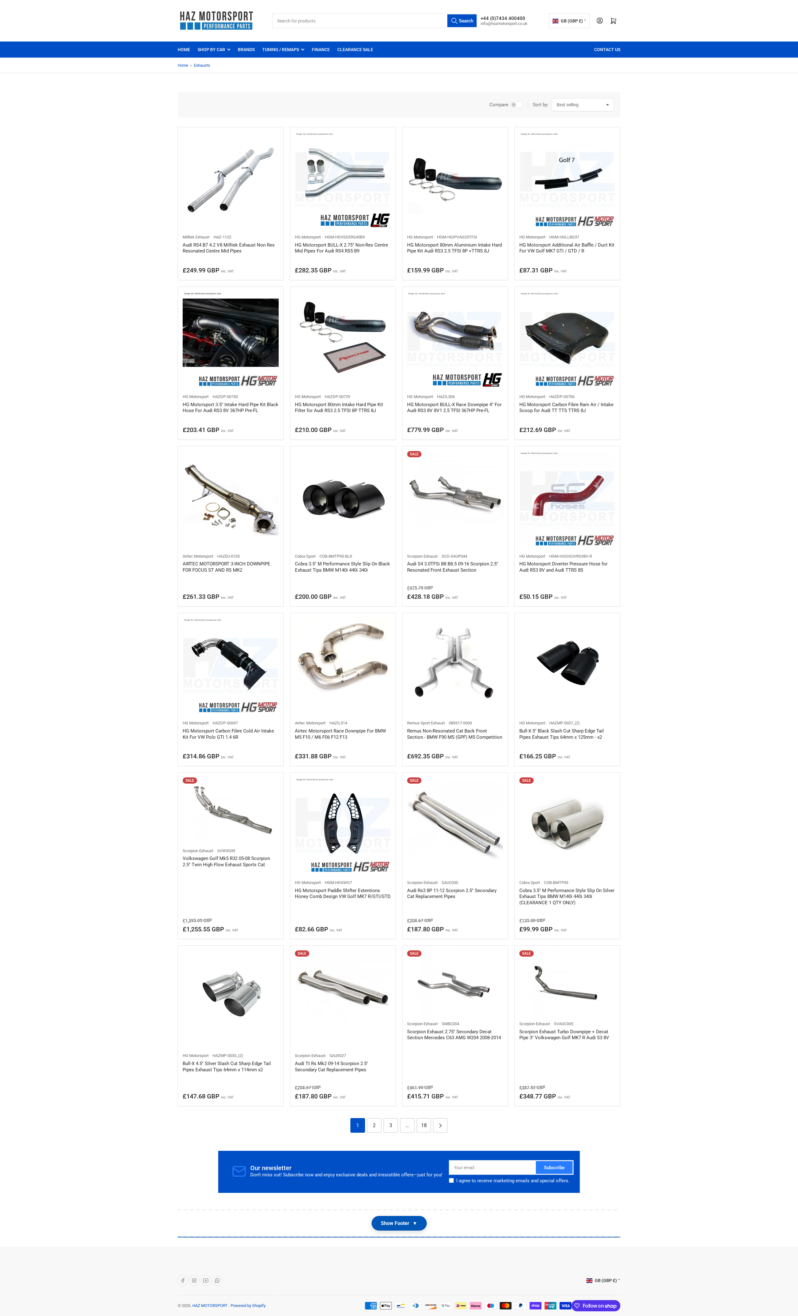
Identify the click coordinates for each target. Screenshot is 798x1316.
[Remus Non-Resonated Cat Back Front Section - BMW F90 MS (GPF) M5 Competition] (455, 666)
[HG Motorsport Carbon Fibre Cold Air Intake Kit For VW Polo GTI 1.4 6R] (231, 666)
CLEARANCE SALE (355, 49)
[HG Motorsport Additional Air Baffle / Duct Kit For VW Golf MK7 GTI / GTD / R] (567, 180)
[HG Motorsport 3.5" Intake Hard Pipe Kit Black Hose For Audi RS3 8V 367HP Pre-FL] (231, 339)
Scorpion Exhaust (422, 556)
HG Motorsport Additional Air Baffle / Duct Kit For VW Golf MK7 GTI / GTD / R (566, 248)
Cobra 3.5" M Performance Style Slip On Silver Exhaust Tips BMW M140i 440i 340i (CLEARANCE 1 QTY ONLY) (566, 896)
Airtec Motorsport (198, 556)
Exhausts (202, 65)
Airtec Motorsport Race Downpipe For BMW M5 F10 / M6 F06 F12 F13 (340, 734)
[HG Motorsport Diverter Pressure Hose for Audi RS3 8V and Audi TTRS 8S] (567, 499)
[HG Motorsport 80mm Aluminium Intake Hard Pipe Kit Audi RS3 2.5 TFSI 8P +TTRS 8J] (455, 180)
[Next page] (440, 1125)
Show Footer (399, 1223)
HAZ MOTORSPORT (210, 1305)
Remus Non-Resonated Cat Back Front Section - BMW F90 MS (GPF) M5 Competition (454, 734)
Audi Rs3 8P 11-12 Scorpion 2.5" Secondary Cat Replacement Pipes (452, 894)
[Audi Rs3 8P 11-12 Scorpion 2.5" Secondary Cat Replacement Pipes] (455, 825)
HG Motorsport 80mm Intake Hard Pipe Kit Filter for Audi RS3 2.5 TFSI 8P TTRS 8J (339, 408)
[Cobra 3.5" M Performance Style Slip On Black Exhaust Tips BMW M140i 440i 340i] (343, 499)
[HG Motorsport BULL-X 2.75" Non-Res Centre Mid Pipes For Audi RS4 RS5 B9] (343, 180)
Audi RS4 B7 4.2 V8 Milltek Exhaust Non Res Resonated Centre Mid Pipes (229, 248)
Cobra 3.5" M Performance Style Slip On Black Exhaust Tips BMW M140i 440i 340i (342, 567)
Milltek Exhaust (196, 237)
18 (424, 1125)
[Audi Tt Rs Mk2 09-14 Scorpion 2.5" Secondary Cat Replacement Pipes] (343, 998)
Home (184, 49)
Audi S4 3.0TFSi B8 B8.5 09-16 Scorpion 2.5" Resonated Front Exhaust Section (452, 567)
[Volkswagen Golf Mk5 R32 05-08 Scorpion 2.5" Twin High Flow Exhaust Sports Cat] (231, 809)
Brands (246, 49)
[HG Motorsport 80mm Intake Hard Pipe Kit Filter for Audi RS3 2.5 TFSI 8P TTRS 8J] (343, 339)
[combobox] (375, 20)
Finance (321, 49)
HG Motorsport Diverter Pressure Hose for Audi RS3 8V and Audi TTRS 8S (563, 567)
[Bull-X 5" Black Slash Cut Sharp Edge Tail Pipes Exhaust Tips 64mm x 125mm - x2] (567, 666)
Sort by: (541, 105)
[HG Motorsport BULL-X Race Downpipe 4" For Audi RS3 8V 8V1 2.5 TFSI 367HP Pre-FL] (455, 339)
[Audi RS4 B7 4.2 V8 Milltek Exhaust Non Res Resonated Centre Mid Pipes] (231, 180)
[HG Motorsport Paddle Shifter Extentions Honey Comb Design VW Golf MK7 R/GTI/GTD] (343, 825)
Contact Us (607, 49)
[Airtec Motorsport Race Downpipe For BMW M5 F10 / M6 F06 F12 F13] (343, 666)
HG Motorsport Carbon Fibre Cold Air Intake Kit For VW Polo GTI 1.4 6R (228, 734)
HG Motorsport (308, 237)
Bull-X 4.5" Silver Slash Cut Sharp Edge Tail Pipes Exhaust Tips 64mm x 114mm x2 (227, 1067)
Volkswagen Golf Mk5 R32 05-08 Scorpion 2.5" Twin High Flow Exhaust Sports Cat (226, 861)
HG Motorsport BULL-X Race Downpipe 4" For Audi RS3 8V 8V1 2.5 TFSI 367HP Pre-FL (454, 408)
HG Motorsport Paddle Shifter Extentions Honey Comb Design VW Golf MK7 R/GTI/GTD (343, 894)
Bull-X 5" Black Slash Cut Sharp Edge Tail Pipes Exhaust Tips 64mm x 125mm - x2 (561, 734)
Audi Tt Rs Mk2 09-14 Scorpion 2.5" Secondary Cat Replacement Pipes (331, 1067)
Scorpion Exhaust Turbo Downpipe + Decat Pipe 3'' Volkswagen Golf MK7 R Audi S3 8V (564, 1035)
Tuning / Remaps (280, 49)
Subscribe (554, 1167)
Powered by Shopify (248, 1305)
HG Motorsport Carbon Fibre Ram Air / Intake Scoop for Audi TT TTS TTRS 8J (566, 408)
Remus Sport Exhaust (426, 723)
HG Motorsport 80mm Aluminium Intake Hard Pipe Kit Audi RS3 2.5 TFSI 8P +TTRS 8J (454, 248)
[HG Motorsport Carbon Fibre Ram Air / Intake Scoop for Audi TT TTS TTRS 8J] (567, 339)
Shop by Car (211, 49)
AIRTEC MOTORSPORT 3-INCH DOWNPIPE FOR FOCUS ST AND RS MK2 (226, 567)
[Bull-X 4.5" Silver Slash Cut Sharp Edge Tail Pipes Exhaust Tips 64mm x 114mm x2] (231, 998)
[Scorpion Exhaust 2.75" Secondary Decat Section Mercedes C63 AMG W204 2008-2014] (455, 982)
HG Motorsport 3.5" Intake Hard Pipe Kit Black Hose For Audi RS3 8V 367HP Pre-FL (230, 408)
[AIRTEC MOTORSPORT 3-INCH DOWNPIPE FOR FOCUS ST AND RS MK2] (231, 499)
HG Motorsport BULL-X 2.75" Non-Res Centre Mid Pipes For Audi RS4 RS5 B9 (341, 248)
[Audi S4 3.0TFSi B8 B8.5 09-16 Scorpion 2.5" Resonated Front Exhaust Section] (455, 499)
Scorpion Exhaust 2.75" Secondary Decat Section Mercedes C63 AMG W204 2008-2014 (454, 1035)
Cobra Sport (305, 556)
